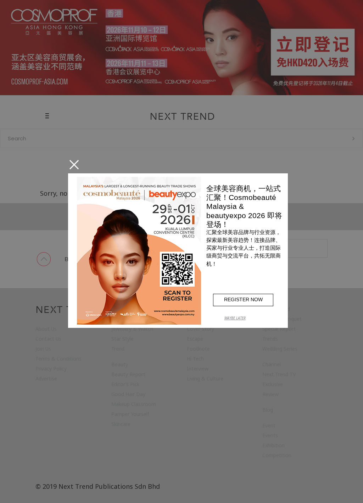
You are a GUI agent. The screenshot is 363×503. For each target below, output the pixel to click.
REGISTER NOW (243, 299)
